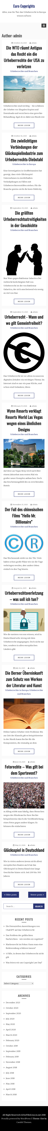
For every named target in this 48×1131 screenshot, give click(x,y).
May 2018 (10, 1084)
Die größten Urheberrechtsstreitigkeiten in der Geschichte (24, 219)
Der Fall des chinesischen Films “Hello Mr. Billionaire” (24, 515)
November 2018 (13, 1062)
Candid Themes (23, 1122)
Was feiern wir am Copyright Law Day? (24, 962)
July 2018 (10, 1073)
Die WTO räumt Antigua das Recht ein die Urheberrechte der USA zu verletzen (24, 57)
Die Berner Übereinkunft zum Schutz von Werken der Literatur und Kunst (24, 679)
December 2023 (13, 1002)
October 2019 (12, 1046)
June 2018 (10, 1078)
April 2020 (11, 1029)
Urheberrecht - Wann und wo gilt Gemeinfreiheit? (24, 320)
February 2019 (12, 1057)
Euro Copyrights (24, 6)
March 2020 (11, 1035)
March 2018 (11, 1094)
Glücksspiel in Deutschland (24, 850)
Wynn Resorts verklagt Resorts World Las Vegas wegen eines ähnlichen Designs (24, 420)
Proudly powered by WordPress (16, 1118)
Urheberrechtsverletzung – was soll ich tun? (24, 596)
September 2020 (13, 1013)
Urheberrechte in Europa (24, 164)
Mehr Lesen (24, 125)
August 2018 (11, 1067)
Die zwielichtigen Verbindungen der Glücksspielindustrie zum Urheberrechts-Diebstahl (24, 150)
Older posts (11, 895)
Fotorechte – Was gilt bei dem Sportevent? (24, 770)
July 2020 (10, 1019)
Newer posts (36, 895)
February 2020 (12, 1040)
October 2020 (12, 1008)
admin (34, 43)
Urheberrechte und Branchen (24, 71)
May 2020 (10, 1024)
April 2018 (10, 1089)
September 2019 (13, 1051)
